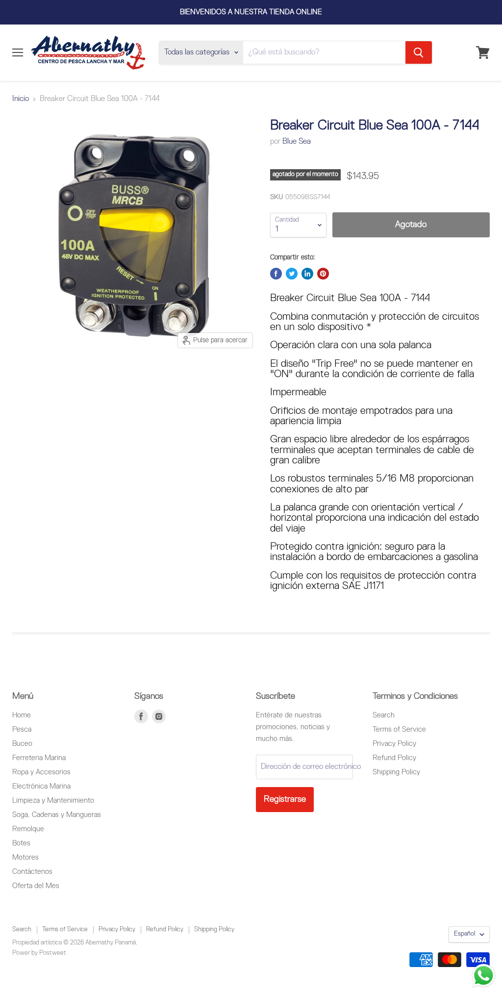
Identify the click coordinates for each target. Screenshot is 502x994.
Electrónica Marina (41, 786)
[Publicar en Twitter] (292, 274)
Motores (25, 857)
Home (21, 715)
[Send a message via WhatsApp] (483, 975)
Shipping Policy (396, 772)
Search (384, 715)
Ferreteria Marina (39, 758)
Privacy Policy (394, 743)
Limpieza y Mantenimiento (53, 800)
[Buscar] (418, 52)
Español (464, 934)
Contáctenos (32, 871)
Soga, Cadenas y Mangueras (56, 814)
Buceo (22, 743)
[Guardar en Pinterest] (323, 274)
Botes (21, 843)
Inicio (20, 99)
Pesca (21, 729)
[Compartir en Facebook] (276, 274)
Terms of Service (399, 729)
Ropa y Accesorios (41, 772)
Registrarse (285, 799)
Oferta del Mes (35, 886)
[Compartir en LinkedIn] (307, 274)
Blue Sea (296, 142)
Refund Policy (394, 758)
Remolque (28, 829)
